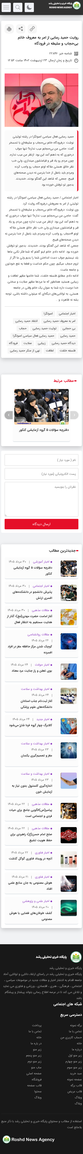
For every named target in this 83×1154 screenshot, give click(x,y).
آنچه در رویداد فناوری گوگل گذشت (30, 858)
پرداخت (37, 1025)
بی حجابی (68, 328)
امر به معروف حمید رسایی (59, 321)
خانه (39, 1037)
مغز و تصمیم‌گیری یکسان (36, 755)
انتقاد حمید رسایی (26, 321)
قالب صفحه (34, 1085)
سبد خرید (76, 1073)
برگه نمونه (76, 1025)
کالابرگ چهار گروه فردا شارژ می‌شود (30, 725)
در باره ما (36, 1043)
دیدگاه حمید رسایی (63, 343)
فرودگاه (13, 343)
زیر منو (37, 1049)
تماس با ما (75, 1031)
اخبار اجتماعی (70, 197)
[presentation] (74, 415)
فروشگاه (37, 1079)
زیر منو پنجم (34, 1055)
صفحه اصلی (34, 1073)
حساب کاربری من (71, 1037)
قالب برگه (76, 1085)
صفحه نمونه (74, 1079)
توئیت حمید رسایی (44, 328)
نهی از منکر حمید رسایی (25, 350)
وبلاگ (78, 1097)
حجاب (23, 328)
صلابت (28, 343)
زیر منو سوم (74, 1067)
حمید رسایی (67, 335)
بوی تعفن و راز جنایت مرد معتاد (32, 670)
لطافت (50, 350)
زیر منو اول (75, 1055)
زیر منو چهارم (73, 1061)
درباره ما (77, 1049)
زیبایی (42, 343)
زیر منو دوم (35, 1061)
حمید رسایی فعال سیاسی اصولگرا (33, 335)
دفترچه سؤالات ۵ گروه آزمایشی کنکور (44, 429)
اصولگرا (48, 313)
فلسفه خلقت (67, 350)
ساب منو (36, 1067)
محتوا (38, 1091)
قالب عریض (74, 1091)
